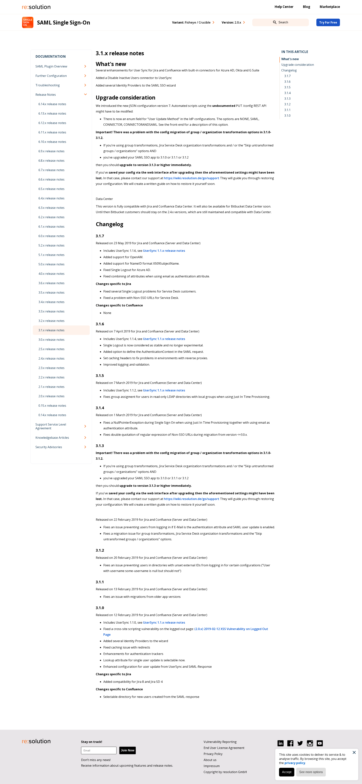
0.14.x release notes (52, 415)
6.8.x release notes (51, 160)
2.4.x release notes (51, 358)
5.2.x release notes (51, 245)
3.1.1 (287, 110)
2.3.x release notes (51, 368)
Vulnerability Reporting (220, 742)
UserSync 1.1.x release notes (164, 251)
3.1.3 (287, 98)
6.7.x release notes (51, 170)
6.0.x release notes (51, 236)
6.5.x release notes (51, 189)
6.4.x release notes (51, 198)
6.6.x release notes (51, 179)
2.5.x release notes (51, 349)
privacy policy (295, 763)
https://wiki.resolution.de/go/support (191, 178)
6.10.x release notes (52, 142)
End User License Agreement (224, 748)
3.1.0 (287, 115)
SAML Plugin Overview (51, 66)
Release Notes (45, 95)
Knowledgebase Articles (52, 438)
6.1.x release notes (51, 226)
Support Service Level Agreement (50, 426)
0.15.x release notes (52, 405)
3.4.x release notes (51, 302)
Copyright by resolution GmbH (225, 772)
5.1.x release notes (51, 255)
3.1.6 (287, 82)
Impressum (212, 766)
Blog (306, 7)
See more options (311, 772)
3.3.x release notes (51, 311)
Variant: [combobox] (191, 22)
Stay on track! (91, 742)
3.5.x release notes (51, 292)
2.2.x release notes (51, 377)
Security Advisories (48, 447)
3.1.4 (287, 93)
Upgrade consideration (297, 65)
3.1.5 (287, 87)
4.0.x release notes (51, 274)
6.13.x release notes (52, 113)
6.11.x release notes (52, 132)
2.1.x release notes (51, 387)
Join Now (127, 750)
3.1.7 (287, 76)
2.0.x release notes (51, 396)
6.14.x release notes (52, 104)
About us (210, 760)
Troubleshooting (47, 85)
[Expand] (86, 66)
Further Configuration (51, 76)
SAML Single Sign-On (63, 22)
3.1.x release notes (51, 330)
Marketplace (330, 7)
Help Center (284, 7)
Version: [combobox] (231, 22)
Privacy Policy (213, 754)
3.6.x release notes (51, 283)
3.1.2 (287, 104)
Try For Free (328, 22)
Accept (286, 772)
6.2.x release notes (51, 217)
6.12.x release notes (52, 123)
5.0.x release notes (51, 264)
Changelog (289, 70)
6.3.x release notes (51, 208)
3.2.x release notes (51, 321)
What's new (290, 59)
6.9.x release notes (51, 151)
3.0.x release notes (51, 340)
